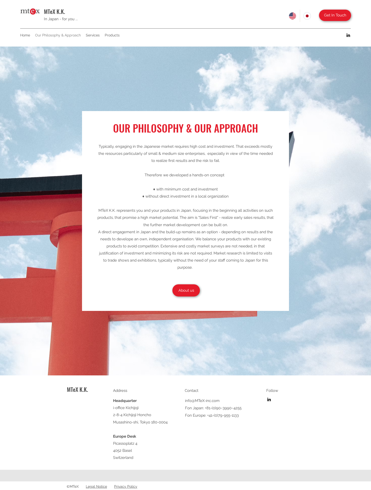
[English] (292, 16)
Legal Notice (96, 486)
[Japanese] (307, 16)
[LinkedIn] (348, 35)
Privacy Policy (125, 486)
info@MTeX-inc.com (202, 400)
